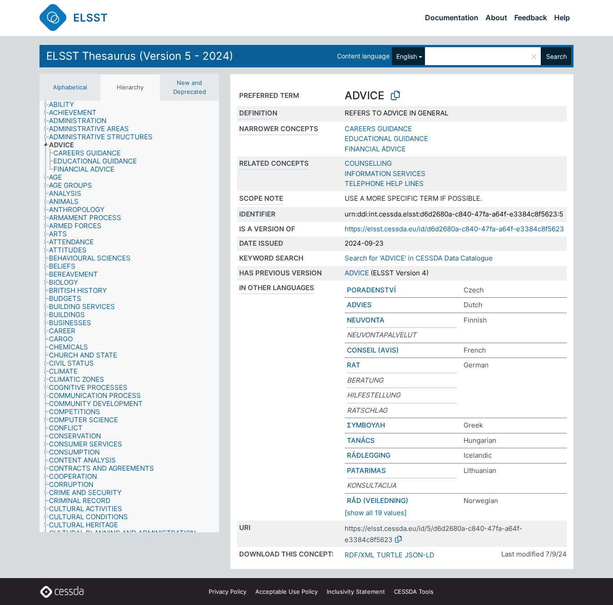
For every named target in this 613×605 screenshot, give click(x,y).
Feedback (530, 17)
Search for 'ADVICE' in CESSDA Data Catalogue (419, 258)
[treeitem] (65, 105)
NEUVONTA (366, 320)
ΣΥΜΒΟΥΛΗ (366, 425)
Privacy (227, 591)
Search (556, 56)
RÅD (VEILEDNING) (377, 500)
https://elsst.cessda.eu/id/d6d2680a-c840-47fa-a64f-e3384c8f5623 (454, 229)
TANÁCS (361, 440)
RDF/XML (359, 555)
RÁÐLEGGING (368, 455)
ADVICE (357, 273)
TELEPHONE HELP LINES (384, 183)
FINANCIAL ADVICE (375, 149)
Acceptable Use (286, 591)
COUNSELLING (368, 163)
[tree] (129, 316)
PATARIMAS (366, 470)
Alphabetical (70, 87)
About (496, 17)
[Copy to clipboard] (395, 95)
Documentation (451, 17)
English (406, 56)
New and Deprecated (189, 87)
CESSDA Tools (413, 591)
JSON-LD (419, 555)
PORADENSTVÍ (371, 290)
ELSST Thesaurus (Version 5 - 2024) (139, 55)
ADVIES (359, 304)
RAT (353, 365)
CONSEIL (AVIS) (373, 350)
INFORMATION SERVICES (385, 173)
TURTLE (390, 555)
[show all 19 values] (376, 512)
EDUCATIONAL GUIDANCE (386, 138)
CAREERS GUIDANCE (378, 128)
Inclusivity (356, 591)
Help (562, 17)
